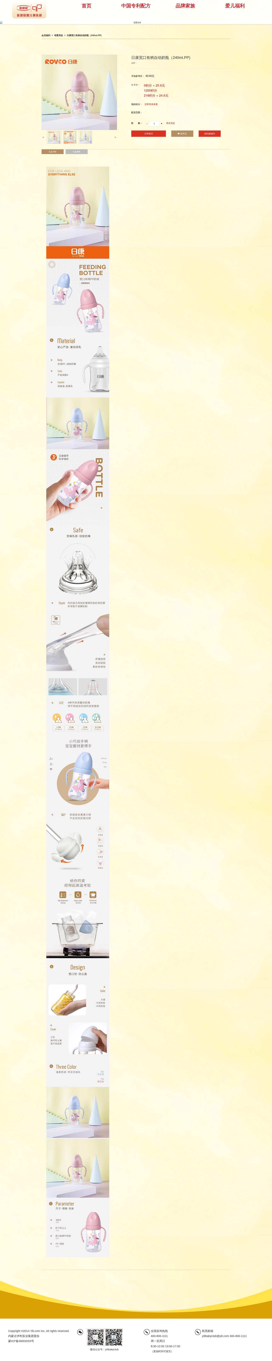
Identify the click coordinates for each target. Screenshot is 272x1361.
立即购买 (148, 133)
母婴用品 (58, 35)
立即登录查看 (151, 104)
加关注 (183, 133)
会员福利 (46, 35)
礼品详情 (52, 152)
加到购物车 (209, 133)
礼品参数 (76, 152)
